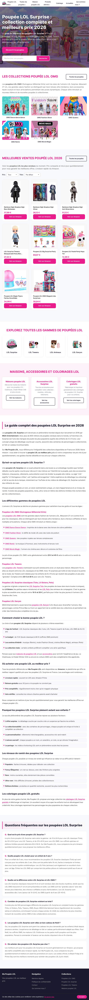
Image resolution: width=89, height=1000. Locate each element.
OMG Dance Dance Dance (15, 527)
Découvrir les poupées (15, 50)
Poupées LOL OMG (68, 978)
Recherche (43, 58)
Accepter (82, 997)
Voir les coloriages (74, 400)
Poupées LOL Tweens (69, 985)
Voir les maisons (15, 398)
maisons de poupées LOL (26, 654)
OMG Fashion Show (13, 533)
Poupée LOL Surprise (69, 982)
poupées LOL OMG (13, 516)
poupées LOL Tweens (14, 568)
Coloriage (59, 3)
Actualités (69, 3)
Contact (34, 985)
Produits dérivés (47, 3)
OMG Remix (9, 544)
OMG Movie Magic (12, 549)
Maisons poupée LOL (15, 381)
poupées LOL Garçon (40, 605)
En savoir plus (49, 997)
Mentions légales (38, 978)
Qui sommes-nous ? (80, 3)
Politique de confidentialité (41, 982)
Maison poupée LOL (35, 3)
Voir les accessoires (44, 401)
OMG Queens (10, 538)
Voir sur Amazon (15, 217)
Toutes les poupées (22, 3)
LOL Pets (46, 589)
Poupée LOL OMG (11, 3)
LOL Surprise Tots (36, 586)
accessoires (47, 654)
